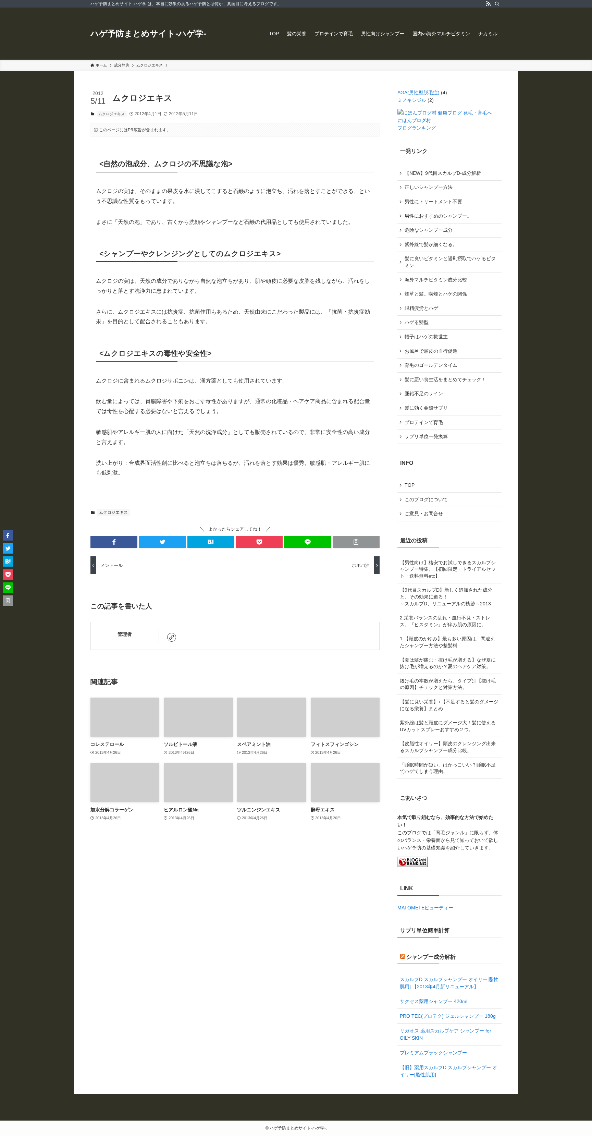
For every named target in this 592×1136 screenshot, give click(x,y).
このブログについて (426, 499)
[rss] (488, 4)
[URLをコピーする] (356, 542)
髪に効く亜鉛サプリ (426, 408)
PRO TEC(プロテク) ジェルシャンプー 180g (448, 1016)
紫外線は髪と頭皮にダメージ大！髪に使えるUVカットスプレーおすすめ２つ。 (448, 726)
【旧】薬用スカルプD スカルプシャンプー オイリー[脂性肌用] (448, 1071)
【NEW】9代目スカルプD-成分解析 (443, 173)
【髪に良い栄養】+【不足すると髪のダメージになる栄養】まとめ (449, 705)
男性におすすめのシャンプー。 (438, 216)
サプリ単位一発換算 (426, 436)
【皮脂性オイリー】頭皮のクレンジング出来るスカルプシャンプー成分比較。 (448, 747)
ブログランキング (416, 128)
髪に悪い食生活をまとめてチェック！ (445, 379)
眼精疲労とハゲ (421, 308)
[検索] (497, 4)
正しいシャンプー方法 (429, 187)
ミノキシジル (411, 100)
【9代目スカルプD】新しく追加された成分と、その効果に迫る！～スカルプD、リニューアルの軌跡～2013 (446, 596)
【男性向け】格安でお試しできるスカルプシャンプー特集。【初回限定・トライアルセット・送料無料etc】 (448, 569)
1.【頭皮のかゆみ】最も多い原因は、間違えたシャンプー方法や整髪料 (447, 642)
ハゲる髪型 (417, 322)
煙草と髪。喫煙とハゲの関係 (436, 294)
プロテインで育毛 (424, 422)
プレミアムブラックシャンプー (433, 1052)
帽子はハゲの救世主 (426, 336)
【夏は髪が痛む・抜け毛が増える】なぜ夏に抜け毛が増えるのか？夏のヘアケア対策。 (448, 663)
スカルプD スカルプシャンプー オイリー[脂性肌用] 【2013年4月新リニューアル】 (449, 983)
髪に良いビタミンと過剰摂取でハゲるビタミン (450, 262)
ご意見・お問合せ (424, 513)
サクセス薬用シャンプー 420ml (433, 1001)
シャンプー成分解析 (431, 957)
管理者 (125, 634)
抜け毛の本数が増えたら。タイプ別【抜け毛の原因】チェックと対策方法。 (448, 684)
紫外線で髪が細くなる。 (431, 244)
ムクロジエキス (111, 114)
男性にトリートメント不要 (433, 201)
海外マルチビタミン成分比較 (436, 279)
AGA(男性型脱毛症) (418, 92)
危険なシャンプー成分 (429, 230)
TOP (410, 485)
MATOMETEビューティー (425, 907)
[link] (171, 637)
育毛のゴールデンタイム (431, 365)
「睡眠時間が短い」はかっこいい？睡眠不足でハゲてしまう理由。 (448, 768)
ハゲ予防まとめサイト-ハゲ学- (148, 33)
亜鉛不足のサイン (424, 393)
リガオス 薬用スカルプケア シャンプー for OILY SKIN (445, 1034)
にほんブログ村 (414, 120)
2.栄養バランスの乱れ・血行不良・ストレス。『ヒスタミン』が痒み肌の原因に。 (445, 621)
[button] (113, 542)
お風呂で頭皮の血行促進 (431, 351)
